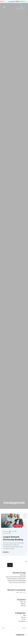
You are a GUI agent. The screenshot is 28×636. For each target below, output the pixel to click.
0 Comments (6, 533)
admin (13, 531)
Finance (24, 619)
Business (23, 617)
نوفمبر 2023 (23, 601)
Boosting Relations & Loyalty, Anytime (16, 578)
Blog (24, 615)
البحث (25, 561)
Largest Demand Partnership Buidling (13, 538)
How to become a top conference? (17, 582)
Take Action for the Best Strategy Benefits (16, 576)
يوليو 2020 (23, 603)
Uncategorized (22, 621)
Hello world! (23, 575)
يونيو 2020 (23, 605)
